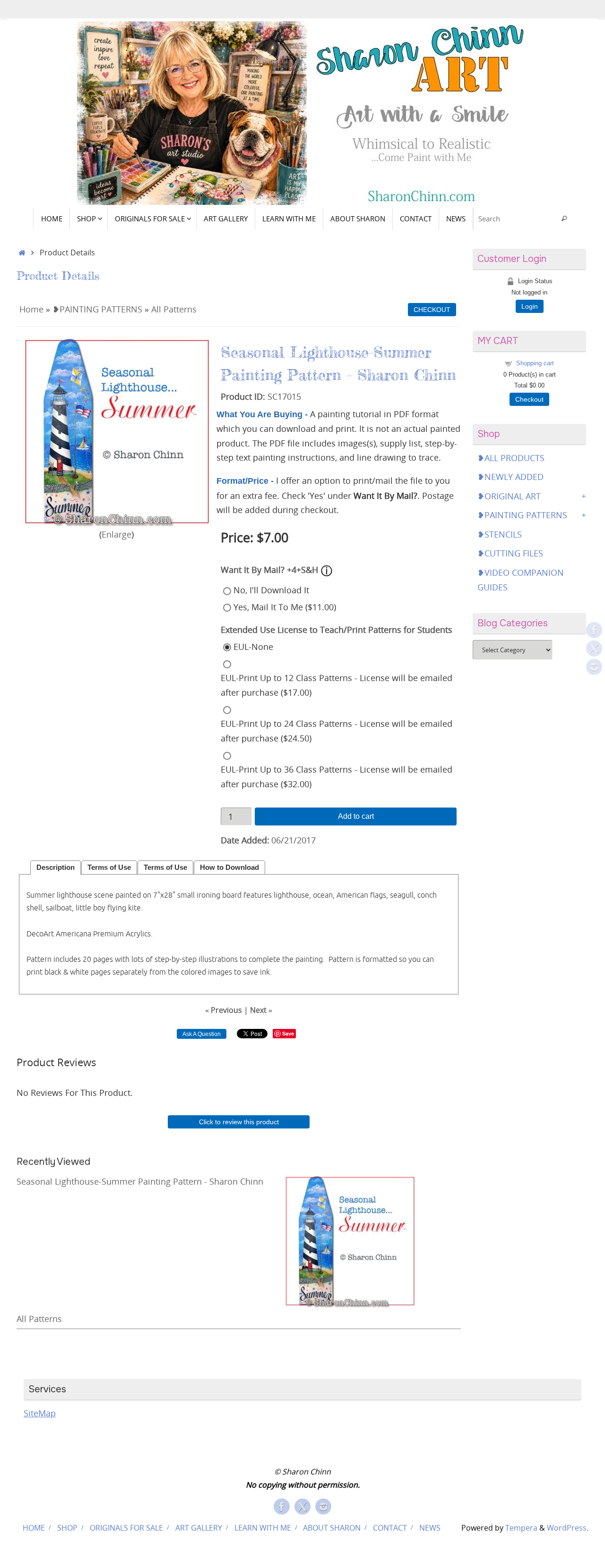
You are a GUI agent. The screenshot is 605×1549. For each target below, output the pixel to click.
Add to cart (356, 816)
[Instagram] (594, 667)
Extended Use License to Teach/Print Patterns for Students (336, 629)
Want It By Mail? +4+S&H (269, 569)
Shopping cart (535, 363)
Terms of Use (109, 867)
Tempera (521, 1528)
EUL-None (253, 646)
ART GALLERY (198, 1528)
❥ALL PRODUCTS (510, 457)
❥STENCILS (499, 534)
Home (31, 309)
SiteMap (40, 1413)
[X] (594, 648)
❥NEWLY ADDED (510, 476)
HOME (34, 1528)
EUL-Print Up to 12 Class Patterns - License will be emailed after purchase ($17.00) (336, 685)
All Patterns (174, 309)
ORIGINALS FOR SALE (126, 1528)
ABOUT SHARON (332, 1528)
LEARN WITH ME (262, 1528)
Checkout (529, 399)
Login (529, 306)
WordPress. (567, 1528)
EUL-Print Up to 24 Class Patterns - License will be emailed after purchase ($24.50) (336, 731)
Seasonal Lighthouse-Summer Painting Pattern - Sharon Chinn (140, 1181)
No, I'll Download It (271, 590)
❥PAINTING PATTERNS (97, 309)
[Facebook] (594, 630)
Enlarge (116, 534)
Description (55, 867)
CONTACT (390, 1528)
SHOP (67, 1528)
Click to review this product (239, 1122)
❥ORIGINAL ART (509, 496)
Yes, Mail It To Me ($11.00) (284, 607)
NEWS (430, 1528)
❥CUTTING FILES (510, 553)
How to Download (229, 867)
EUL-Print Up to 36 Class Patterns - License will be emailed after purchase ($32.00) (336, 777)
